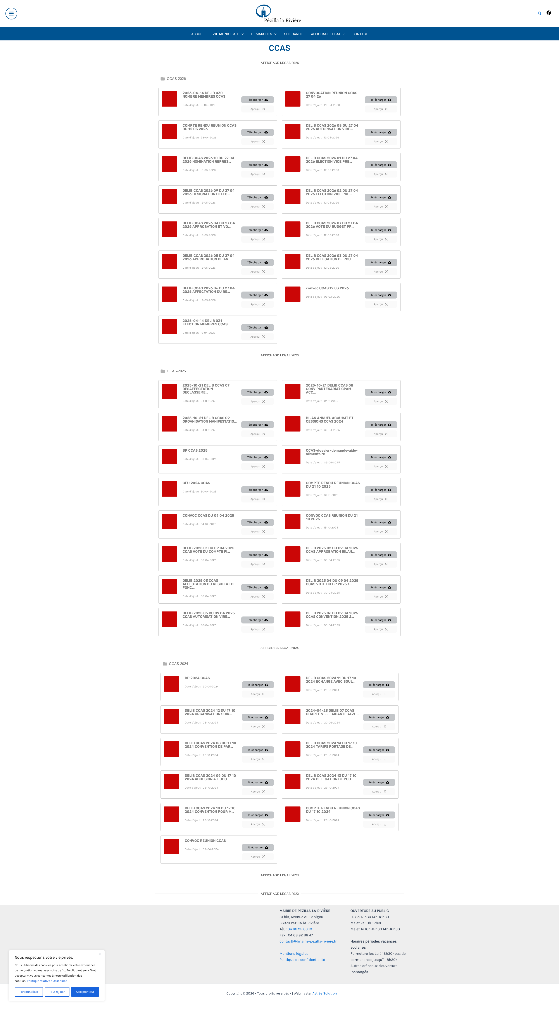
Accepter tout (85, 992)
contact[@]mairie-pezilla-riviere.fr (308, 941)
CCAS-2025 (176, 371)
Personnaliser (28, 992)
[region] (57, 975)
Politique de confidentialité (302, 959)
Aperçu (255, 108)
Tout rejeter (57, 992)
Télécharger (255, 99)
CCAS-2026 (176, 79)
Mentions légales (294, 953)
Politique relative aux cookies (47, 981)
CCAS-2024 (178, 664)
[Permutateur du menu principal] (11, 13)
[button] (540, 13)
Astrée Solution (324, 993)
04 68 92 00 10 (300, 929)
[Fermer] (100, 953)
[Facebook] (548, 14)
